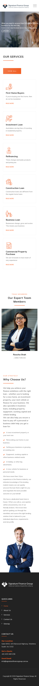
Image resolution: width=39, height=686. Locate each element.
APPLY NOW (6, 31)
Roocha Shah (19, 354)
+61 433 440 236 (8, 654)
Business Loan (13, 219)
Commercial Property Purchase (16, 252)
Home (6, 606)
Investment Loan (14, 124)
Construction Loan (15, 188)
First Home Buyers (15, 93)
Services (7, 615)
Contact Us (8, 619)
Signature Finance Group (25, 676)
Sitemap (7, 624)
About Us (7, 610)
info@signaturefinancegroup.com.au (15, 661)
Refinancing (12, 156)
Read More (10, 103)
